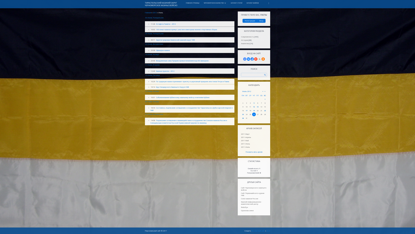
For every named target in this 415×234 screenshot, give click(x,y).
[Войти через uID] (244, 59)
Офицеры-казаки (163, 50)
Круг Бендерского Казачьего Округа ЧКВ (172, 87)
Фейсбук (244, 207)
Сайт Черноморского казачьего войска (253, 189)
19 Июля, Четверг (152, 54)
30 (243, 118)
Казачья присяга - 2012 (165, 71)
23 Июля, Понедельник (154, 33)
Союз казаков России (249, 198)
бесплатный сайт (258, 231)
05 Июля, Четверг (152, 101)
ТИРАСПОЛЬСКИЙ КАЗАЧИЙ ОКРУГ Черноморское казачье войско (161, 4)
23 (243, 114)
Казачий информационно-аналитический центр (251, 203)
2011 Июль (245, 147)
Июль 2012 (246, 91)
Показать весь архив (254, 152)
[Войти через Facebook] (252, 59)
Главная (148, 12)
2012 (155, 12)
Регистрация (250, 21)
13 (257, 107)
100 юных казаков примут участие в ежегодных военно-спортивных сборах (186, 29)
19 (254, 111)
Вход (261, 21)
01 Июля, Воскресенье (154, 114)
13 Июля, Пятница (152, 75)
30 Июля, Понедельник (154, 18)
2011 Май (245, 140)
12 (254, 107)
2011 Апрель (246, 137)
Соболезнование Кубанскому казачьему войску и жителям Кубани (182, 97)
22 (265, 111)
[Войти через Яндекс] (255, 59)
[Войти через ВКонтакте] (248, 59)
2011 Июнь (245, 144)
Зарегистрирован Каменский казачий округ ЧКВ (175, 40)
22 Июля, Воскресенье (154, 44)
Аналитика (245, 43)
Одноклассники (247, 210)
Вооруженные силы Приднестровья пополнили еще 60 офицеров (182, 61)
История (244, 40)
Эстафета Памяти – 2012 (166, 24)
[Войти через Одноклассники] (263, 59)
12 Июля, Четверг (152, 91)
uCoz (268, 231)
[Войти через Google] (259, 59)
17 (246, 111)
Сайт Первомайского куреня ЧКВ (252, 194)
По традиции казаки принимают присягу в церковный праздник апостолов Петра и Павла (192, 81)
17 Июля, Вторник (152, 65)
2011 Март (245, 134)
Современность (247, 37)
